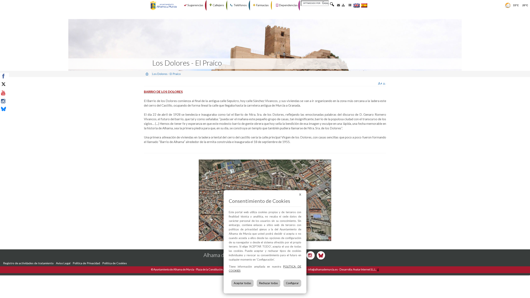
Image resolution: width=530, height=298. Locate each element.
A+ (380, 83)
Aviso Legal (63, 263)
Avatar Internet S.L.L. (365, 269)
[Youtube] (13, 92)
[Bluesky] (13, 109)
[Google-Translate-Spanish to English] (356, 5)
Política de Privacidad (86, 263)
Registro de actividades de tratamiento (28, 263)
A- (384, 83)
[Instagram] (13, 101)
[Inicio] (147, 74)
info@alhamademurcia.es (323, 269)
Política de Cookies (114, 263)
